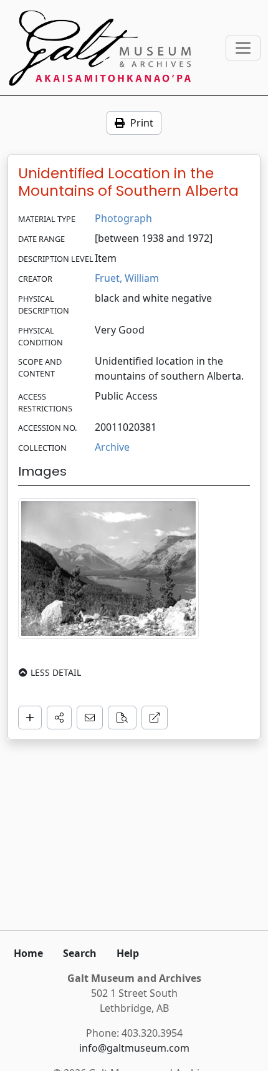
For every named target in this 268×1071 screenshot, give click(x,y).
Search (80, 953)
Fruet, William (127, 278)
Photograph (123, 218)
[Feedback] (90, 717)
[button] (59, 717)
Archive (112, 447)
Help (128, 953)
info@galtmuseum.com (134, 1048)
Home (28, 953)
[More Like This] (122, 717)
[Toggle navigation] (243, 48)
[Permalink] (154, 717)
